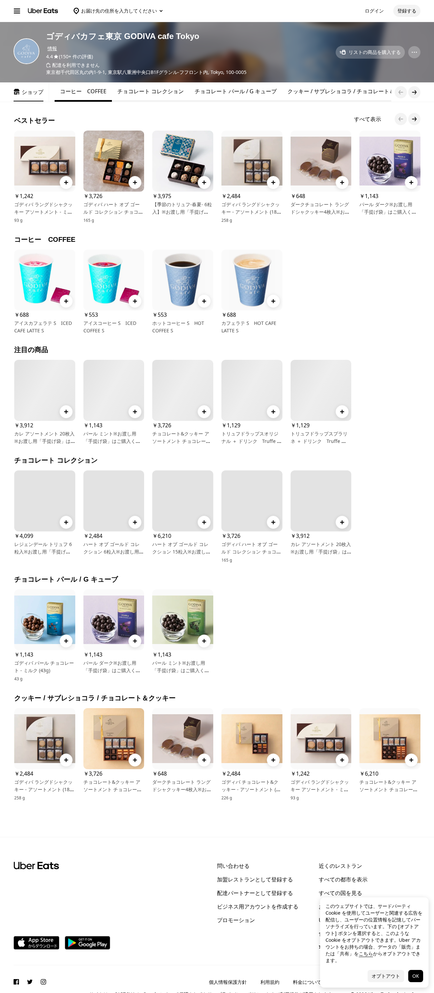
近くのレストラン (340, 866)
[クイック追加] (66, 182)
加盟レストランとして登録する (255, 879)
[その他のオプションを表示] (414, 52)
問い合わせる (233, 866)
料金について (307, 982)
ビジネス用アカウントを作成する (257, 906)
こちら (366, 953)
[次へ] (414, 119)
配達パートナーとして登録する (255, 893)
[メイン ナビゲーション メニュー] (17, 11)
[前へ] (401, 119)
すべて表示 (367, 119)
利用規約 (269, 982)
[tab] (83, 91)
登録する (406, 10)
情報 (52, 48)
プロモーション (236, 920)
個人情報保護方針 (228, 982)
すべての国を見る (340, 893)
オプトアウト (386, 976)
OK (415, 976)
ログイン (374, 10)
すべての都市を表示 (343, 879)
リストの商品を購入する (375, 52)
